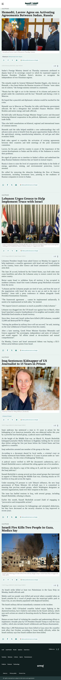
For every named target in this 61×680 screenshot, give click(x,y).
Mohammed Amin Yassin (15, 56)
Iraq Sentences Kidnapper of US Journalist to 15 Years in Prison (24, 362)
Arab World (5, 8)
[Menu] (3, 4)
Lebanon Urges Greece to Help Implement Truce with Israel (23, 200)
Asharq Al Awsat (6, 416)
